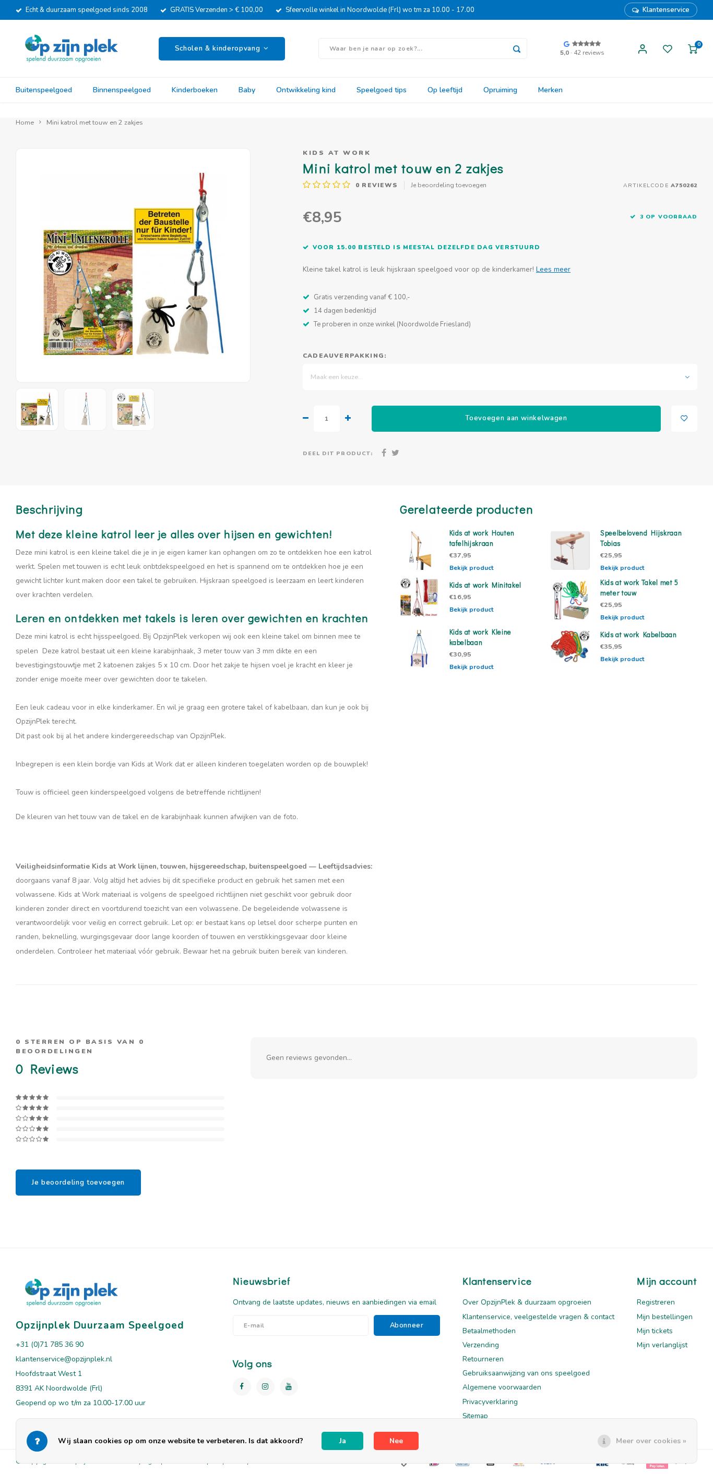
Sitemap (475, 1416)
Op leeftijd (444, 90)
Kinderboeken (195, 90)
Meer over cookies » (651, 1441)
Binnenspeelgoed (122, 90)
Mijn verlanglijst (662, 1345)
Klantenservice (666, 10)
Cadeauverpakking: (345, 355)
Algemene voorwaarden (501, 1387)
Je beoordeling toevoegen (448, 185)
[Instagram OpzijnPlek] (265, 1387)
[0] (692, 48)
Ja (342, 1441)
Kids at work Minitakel (485, 585)
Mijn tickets (655, 1331)
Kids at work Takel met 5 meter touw (639, 588)
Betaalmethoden (489, 1331)
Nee (396, 1441)
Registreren (656, 1302)
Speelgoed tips (381, 90)
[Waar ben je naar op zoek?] (516, 48)
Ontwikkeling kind (306, 90)
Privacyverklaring (490, 1402)
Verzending (480, 1345)
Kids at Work (337, 152)
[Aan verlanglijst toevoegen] (684, 419)
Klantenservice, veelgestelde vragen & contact (538, 1317)
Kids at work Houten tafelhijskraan (482, 538)
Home (25, 122)
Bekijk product (471, 568)
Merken (550, 90)
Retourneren (483, 1359)
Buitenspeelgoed (44, 90)
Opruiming (500, 90)
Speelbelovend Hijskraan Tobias (641, 538)
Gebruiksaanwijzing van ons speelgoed (526, 1373)
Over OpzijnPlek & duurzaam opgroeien (526, 1302)
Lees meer (553, 269)
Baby (247, 90)
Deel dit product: (338, 453)
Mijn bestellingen (665, 1317)
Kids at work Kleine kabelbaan (480, 637)
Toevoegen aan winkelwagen (516, 418)
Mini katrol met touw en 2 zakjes (94, 122)
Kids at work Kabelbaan (638, 634)
